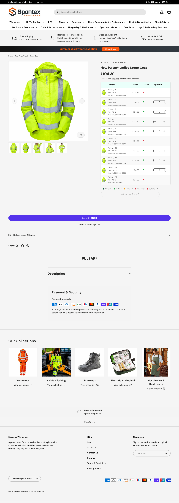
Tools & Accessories (51, 27)
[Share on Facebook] (22, 245)
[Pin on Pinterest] (27, 245)
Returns (91, 458)
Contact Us (92, 452)
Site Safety (160, 22)
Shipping (115, 78)
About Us (91, 447)
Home (10, 56)
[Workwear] (23, 362)
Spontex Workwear (21, 491)
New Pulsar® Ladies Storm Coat (26, 56)
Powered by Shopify (36, 491)
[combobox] (100, 12)
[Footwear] (89, 362)
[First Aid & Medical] (122, 362)
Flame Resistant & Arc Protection (105, 22)
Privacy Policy (94, 468)
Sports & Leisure (108, 27)
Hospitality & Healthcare (81, 27)
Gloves (62, 22)
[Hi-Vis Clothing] (56, 362)
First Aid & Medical (138, 22)
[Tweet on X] (17, 245)
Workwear (14, 22)
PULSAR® (104, 62)
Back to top (89, 422)
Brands (127, 27)
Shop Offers (110, 49)
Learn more (38, 2)
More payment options (89, 224)
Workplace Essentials (23, 27)
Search (90, 442)
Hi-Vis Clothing (34, 22)
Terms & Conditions (96, 463)
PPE (50, 22)
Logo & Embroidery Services (152, 27)
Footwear (77, 22)
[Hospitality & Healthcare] (156, 362)
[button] (169, 12)
